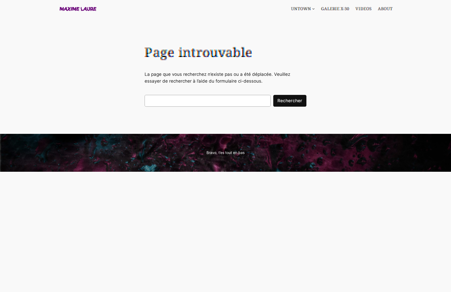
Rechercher (289, 100)
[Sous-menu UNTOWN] (313, 8)
